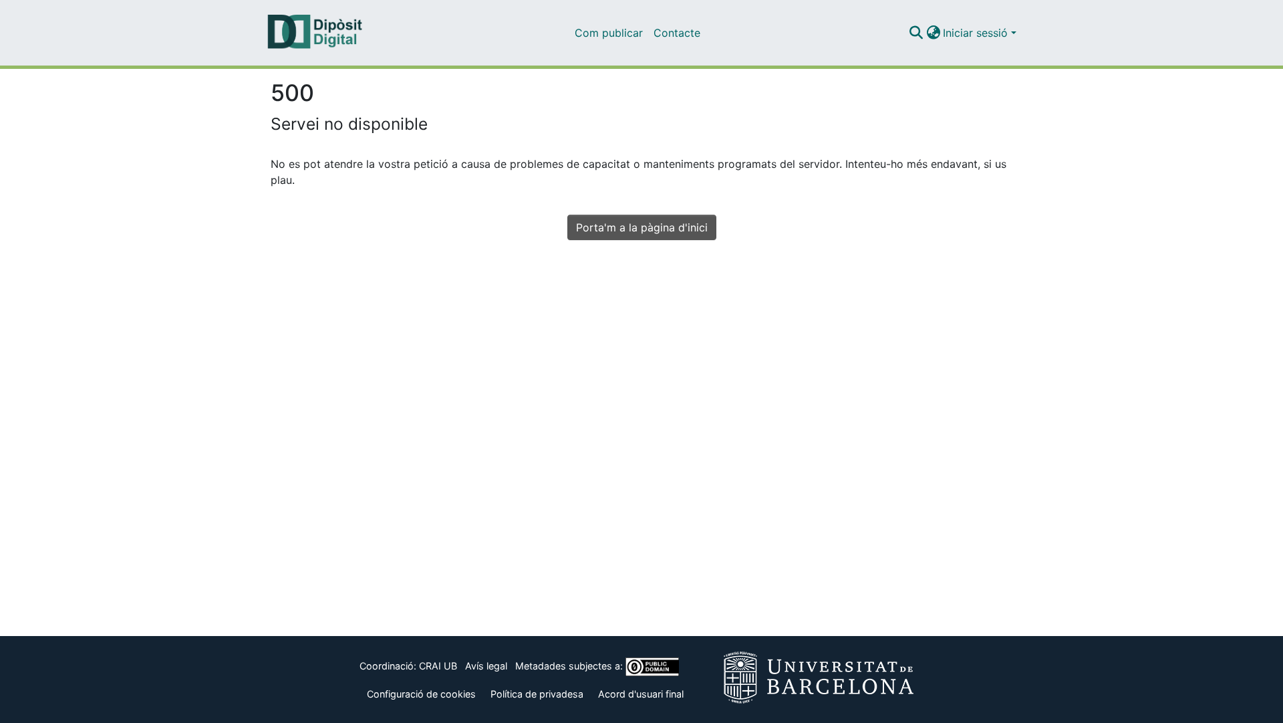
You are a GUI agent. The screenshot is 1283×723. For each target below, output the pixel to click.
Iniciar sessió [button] (977, 32)
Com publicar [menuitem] (609, 32)
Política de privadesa (536, 694)
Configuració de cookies (421, 694)
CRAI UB (438, 666)
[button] (915, 33)
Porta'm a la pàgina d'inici (642, 227)
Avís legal (486, 666)
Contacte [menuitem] (677, 32)
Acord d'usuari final (641, 694)
